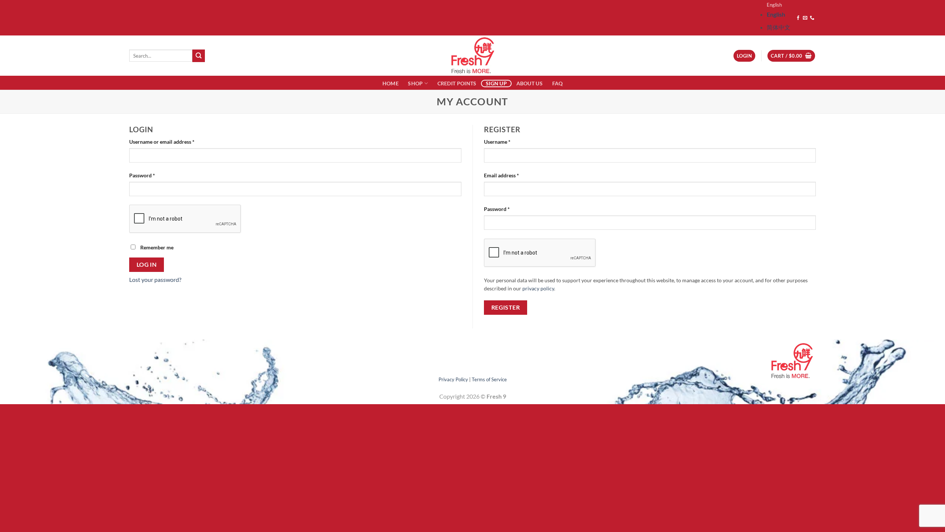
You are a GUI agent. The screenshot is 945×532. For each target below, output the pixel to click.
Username (507, 141)
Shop (415, 83)
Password (152, 175)
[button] (791, 56)
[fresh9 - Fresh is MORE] (472, 55)
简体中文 (778, 27)
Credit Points (457, 83)
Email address (512, 175)
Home (390, 83)
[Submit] (198, 56)
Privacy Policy (453, 379)
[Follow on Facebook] (798, 18)
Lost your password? (155, 279)
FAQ (557, 83)
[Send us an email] (805, 18)
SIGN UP (496, 83)
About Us (529, 83)
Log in (147, 264)
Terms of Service (489, 379)
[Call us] (812, 18)
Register (505, 307)
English (774, 5)
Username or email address (172, 141)
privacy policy (538, 288)
